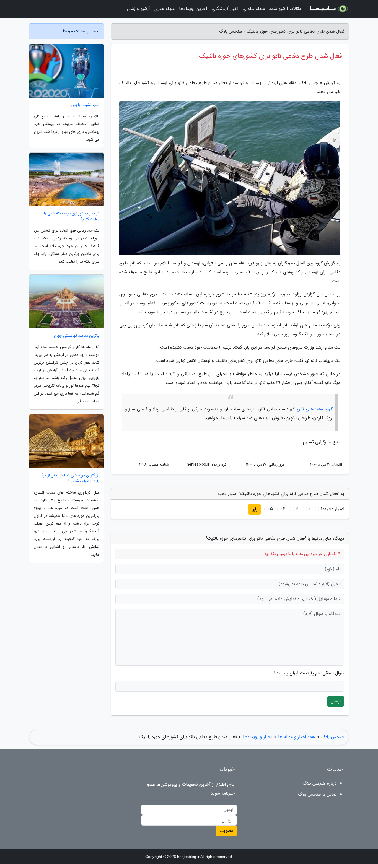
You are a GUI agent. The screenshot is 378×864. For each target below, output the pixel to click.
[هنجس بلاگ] (328, 8)
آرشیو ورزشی (138, 8)
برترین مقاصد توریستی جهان (76, 336)
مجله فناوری (254, 8)
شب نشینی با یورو (85, 105)
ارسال (336, 701)
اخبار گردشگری (225, 8)
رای (254, 509)
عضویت (226, 830)
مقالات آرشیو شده (285, 8)
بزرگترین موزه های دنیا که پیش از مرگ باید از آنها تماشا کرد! (69, 478)
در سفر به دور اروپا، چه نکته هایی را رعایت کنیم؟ (71, 216)
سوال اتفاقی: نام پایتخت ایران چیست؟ (308, 673)
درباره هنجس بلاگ (320, 783)
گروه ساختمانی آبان (314, 409)
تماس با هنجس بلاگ (317, 794)
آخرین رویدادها (193, 8)
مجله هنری (164, 8)
